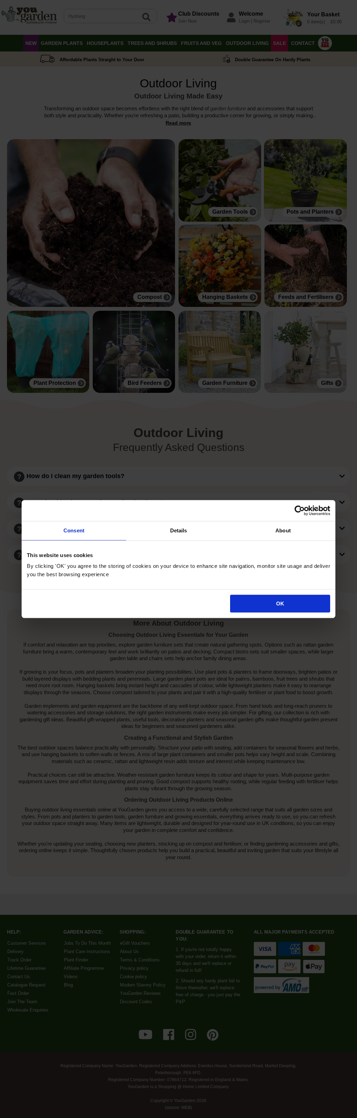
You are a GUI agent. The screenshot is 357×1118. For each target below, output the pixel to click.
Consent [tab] (73, 530)
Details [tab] (178, 530)
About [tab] (283, 530)
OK (280, 603)
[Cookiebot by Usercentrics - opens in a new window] (299, 510)
